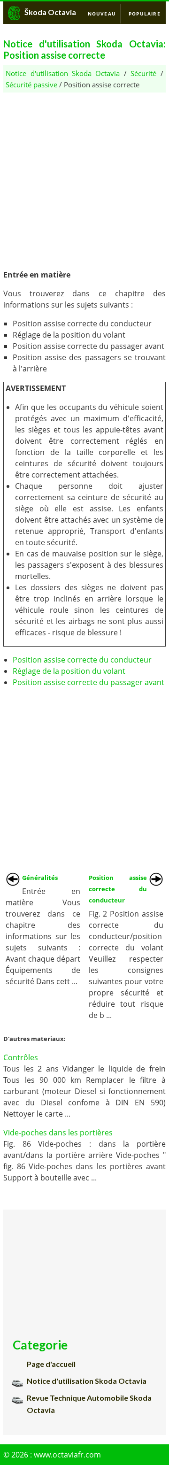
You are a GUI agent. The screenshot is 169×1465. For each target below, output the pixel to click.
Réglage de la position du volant (69, 671)
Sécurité (143, 73)
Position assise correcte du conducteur (82, 660)
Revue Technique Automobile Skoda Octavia (89, 1403)
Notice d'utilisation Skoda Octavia (63, 73)
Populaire (145, 13)
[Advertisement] (84, 177)
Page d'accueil (51, 1363)
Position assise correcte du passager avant (88, 682)
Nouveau (102, 13)
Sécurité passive (31, 84)
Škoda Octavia (50, 12)
